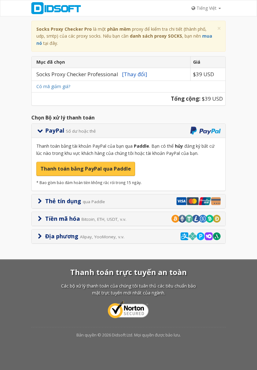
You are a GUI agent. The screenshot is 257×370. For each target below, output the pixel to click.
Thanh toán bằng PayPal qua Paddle (85, 168)
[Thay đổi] (134, 74)
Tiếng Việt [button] (206, 8)
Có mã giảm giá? (53, 86)
